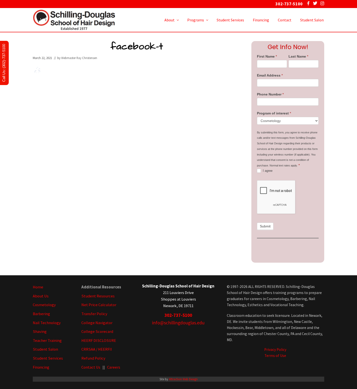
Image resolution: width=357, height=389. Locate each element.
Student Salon (45, 349)
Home (38, 287)
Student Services (48, 358)
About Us (41, 296)
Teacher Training (47, 340)
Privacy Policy (275, 349)
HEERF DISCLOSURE (98, 340)
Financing (41, 367)
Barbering (41, 313)
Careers (113, 367)
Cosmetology (44, 304)
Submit (265, 226)
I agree (267, 171)
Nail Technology (47, 322)
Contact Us (90, 367)
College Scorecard (97, 331)
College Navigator (96, 322)
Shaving (40, 331)
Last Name (298, 56)
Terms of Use (275, 355)
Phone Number (270, 94)
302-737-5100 (178, 315)
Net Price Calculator (98, 304)
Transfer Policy (94, 313)
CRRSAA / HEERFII (96, 349)
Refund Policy (93, 358)
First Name (267, 56)
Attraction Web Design (183, 379)
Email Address (270, 75)
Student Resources (98, 296)
